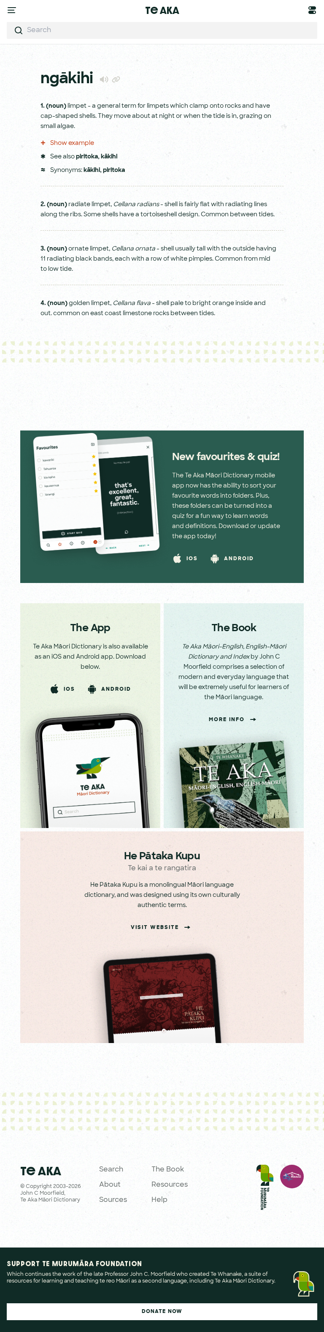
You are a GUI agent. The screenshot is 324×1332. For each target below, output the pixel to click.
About (110, 1185)
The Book (167, 1169)
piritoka (87, 157)
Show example (71, 143)
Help (159, 1200)
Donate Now (162, 1311)
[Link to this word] (116, 80)
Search (111, 1169)
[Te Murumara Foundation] (264, 1189)
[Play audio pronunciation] (104, 79)
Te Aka (162, 10)
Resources (169, 1185)
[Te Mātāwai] (292, 1189)
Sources (113, 1200)
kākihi (109, 157)
